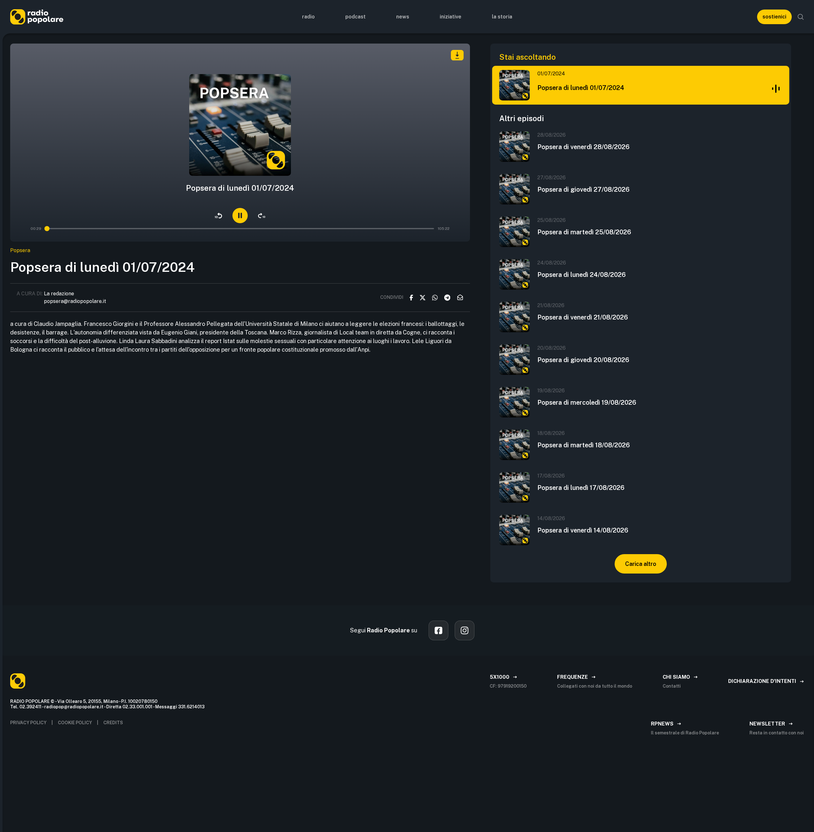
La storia (502, 17)
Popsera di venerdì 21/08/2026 (582, 317)
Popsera (20, 250)
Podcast (355, 17)
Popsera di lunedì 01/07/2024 (580, 88)
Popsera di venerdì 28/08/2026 (583, 147)
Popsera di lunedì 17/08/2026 (580, 488)
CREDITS (113, 722)
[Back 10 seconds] (218, 215)
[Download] (457, 55)
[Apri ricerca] (800, 17)
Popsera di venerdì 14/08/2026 (582, 530)
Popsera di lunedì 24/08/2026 (581, 274)
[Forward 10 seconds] (262, 215)
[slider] (47, 228)
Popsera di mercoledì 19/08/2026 (586, 402)
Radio (308, 17)
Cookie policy (75, 722)
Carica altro (640, 563)
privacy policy (28, 722)
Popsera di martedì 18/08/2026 (583, 445)
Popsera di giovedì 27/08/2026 (583, 189)
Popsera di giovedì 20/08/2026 (583, 360)
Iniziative (450, 17)
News (402, 17)
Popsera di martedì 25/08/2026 (584, 232)
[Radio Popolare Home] (36, 16)
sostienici (774, 17)
